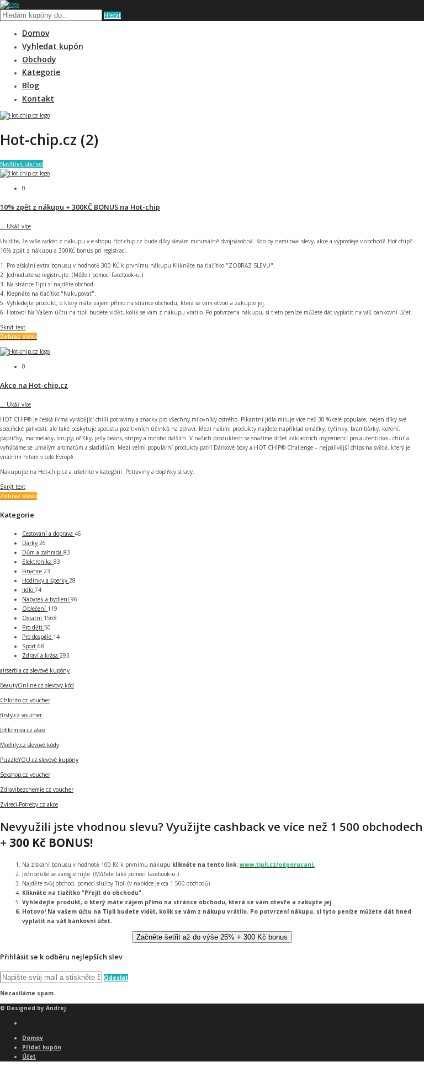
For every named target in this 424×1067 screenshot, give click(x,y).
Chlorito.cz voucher (25, 700)
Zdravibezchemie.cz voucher (36, 789)
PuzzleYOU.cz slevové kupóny (39, 760)
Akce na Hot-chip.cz (34, 385)
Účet (29, 1056)
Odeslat (116, 977)
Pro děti (33, 627)
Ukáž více (15, 226)
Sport (30, 646)
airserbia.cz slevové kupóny (35, 670)
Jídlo (28, 590)
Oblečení (34, 608)
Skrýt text (12, 327)
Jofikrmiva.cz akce (22, 730)
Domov (35, 33)
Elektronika (38, 561)
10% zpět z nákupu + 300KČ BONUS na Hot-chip (80, 207)
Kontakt (38, 98)
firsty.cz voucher (21, 715)
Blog (30, 85)
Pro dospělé (37, 637)
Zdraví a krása (41, 655)
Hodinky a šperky (45, 580)
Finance (33, 571)
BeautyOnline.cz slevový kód (37, 685)
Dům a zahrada (42, 552)
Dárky (30, 543)
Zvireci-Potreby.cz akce (29, 804)
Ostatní (33, 618)
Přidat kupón (41, 1047)
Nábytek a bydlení (46, 599)
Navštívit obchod (21, 164)
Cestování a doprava (48, 533)
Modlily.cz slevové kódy (29, 745)
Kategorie (41, 72)
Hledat (112, 15)
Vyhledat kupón (52, 46)
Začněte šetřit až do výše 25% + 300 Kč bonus (212, 937)
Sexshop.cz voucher (25, 774)
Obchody (39, 59)
